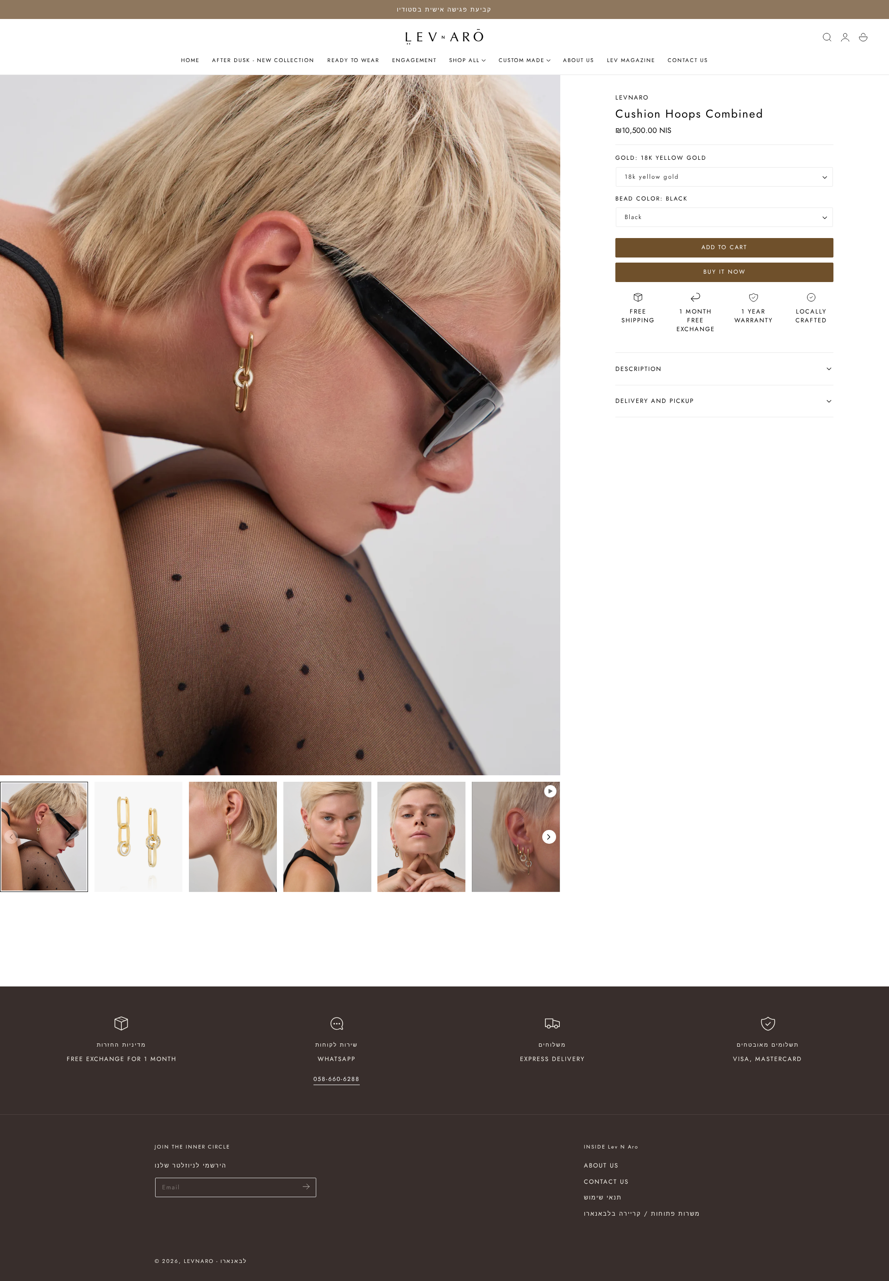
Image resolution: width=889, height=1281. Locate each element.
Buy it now (724, 272)
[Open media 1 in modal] (544, 91)
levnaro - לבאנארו (215, 1261)
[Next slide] (549, 837)
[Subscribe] (306, 1186)
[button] (827, 37)
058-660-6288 (336, 1079)
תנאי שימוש (603, 1197)
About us (601, 1165)
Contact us (606, 1181)
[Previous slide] (11, 837)
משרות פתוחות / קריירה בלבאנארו (642, 1213)
